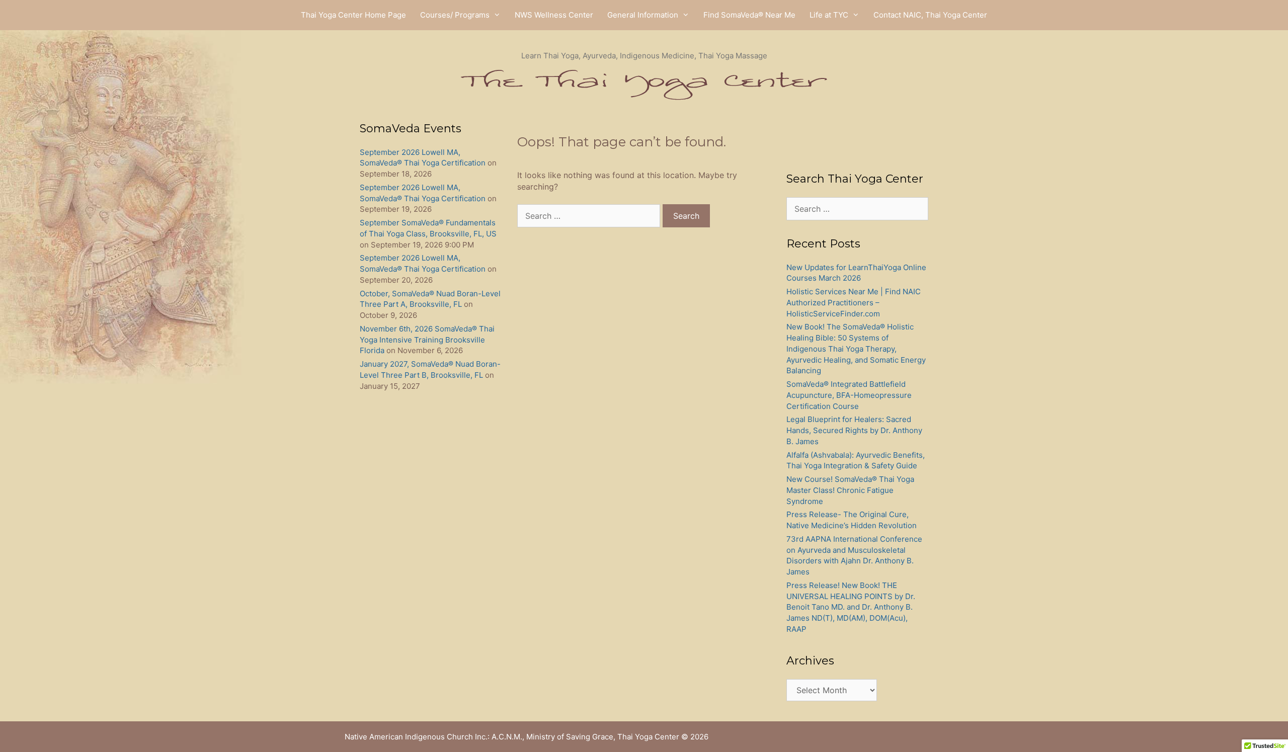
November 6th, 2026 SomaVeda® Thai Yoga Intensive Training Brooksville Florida (427, 340)
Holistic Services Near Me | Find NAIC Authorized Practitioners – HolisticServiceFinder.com (853, 302)
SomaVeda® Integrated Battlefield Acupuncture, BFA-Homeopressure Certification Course (849, 395)
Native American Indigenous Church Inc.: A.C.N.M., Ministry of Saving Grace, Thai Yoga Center (512, 736)
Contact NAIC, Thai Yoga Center (930, 15)
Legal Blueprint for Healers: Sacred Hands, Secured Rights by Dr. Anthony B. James (854, 430)
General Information (642, 15)
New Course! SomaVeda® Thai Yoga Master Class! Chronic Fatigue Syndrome (850, 490)
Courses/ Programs (455, 15)
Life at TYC (829, 15)
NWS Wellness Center (554, 15)
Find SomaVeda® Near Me (749, 15)
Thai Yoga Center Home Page (353, 15)
